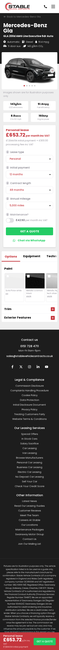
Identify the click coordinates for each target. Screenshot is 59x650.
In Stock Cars (29, 438)
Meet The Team (29, 515)
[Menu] (53, 6)
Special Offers (29, 434)
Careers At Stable (29, 520)
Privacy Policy (29, 409)
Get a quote (29, 231)
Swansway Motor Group (29, 534)
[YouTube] (46, 367)
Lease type (17, 152)
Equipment (31, 256)
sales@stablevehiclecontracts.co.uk (29, 356)
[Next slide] (52, 70)
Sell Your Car (29, 481)
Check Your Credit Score (29, 486)
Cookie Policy (30, 395)
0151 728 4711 (29, 346)
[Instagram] (29, 367)
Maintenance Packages (29, 529)
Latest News (29, 501)
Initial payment (20, 167)
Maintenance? (19, 214)
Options (11, 256)
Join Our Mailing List (29, 543)
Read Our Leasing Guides (29, 506)
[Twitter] (21, 367)
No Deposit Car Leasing (29, 476)
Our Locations (29, 524)
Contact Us (29, 539)
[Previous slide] (6, 70)
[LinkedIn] (38, 367)
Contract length (20, 183)
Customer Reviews (29, 510)
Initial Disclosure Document (29, 404)
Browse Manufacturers (29, 457)
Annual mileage (20, 198)
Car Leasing (29, 448)
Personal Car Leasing (29, 462)
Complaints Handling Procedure (29, 390)
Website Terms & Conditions (29, 419)
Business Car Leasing (29, 467)
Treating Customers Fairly (29, 414)
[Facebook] (12, 367)
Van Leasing (29, 453)
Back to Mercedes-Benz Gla (23, 16)
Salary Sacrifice (29, 443)
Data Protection (29, 400)
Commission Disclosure (29, 385)
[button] (24, 85)
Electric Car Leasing (29, 472)
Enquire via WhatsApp (29, 240)
